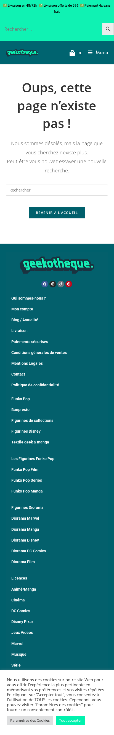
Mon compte (22, 309)
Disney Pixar (22, 621)
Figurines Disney (26, 431)
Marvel (17, 643)
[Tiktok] (60, 284)
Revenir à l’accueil (57, 212)
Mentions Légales (27, 363)
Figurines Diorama (27, 507)
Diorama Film (23, 562)
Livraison (19, 330)
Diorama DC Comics (28, 551)
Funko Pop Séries (26, 480)
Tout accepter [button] (70, 720)
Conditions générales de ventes (39, 352)
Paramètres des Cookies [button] (30, 720)
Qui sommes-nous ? (28, 298)
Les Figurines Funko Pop (32, 458)
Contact (18, 374)
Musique (18, 654)
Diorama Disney (25, 540)
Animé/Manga (23, 589)
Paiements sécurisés (29, 342)
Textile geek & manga (30, 442)
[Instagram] (52, 284)
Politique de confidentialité (35, 385)
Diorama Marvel (25, 518)
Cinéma (18, 600)
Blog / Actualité (24, 320)
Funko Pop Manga (27, 491)
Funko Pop (20, 399)
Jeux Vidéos (22, 632)
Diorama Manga (25, 529)
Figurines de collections (32, 420)
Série (16, 665)
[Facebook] (44, 284)
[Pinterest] (68, 284)
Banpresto (20, 409)
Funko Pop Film (24, 469)
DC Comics (20, 611)
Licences (19, 578)
